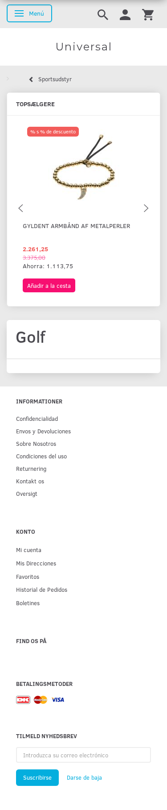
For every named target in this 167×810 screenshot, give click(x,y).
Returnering (31, 468)
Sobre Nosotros (36, 443)
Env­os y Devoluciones (43, 431)
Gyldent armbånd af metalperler (76, 225)
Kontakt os (30, 481)
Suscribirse (37, 777)
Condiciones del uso (41, 456)
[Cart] (147, 14)
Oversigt (26, 493)
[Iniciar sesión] (125, 14)
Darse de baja (84, 777)
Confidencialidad (37, 418)
